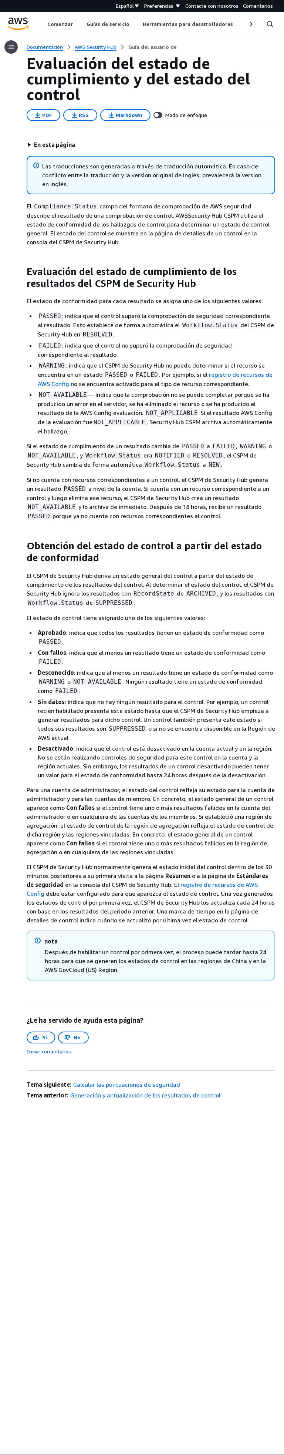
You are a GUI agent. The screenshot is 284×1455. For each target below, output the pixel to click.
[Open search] (270, 24)
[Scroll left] (42, 24)
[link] (152, 47)
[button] (51, 144)
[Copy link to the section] (20, 271)
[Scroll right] (250, 24)
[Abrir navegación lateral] (11, 47)
